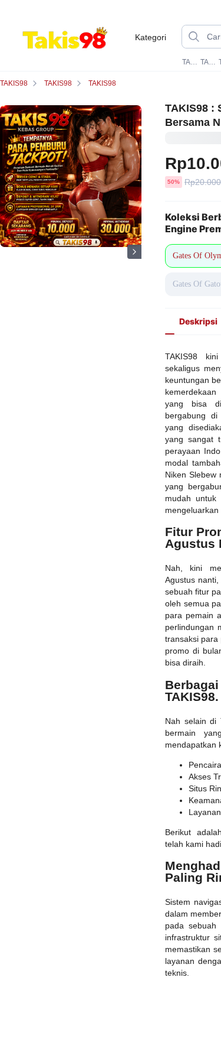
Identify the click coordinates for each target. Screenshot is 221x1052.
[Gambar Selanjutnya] (134, 252)
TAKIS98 (190, 62)
